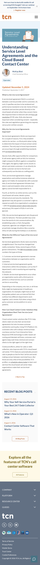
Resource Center (11, 501)
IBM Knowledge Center (28, 249)
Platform (7, 495)
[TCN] (6, 17)
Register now (20, 10)
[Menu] (36, 17)
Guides (5, 507)
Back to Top (21, 377)
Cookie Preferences (9, 555)
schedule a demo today (19, 362)
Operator (6, 80)
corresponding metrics (13, 151)
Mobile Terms (7, 548)
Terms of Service (8, 541)
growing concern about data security (23, 206)
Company (7, 490)
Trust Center (6, 551)
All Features (20, 475)
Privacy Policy (7, 545)
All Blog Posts (20, 439)
